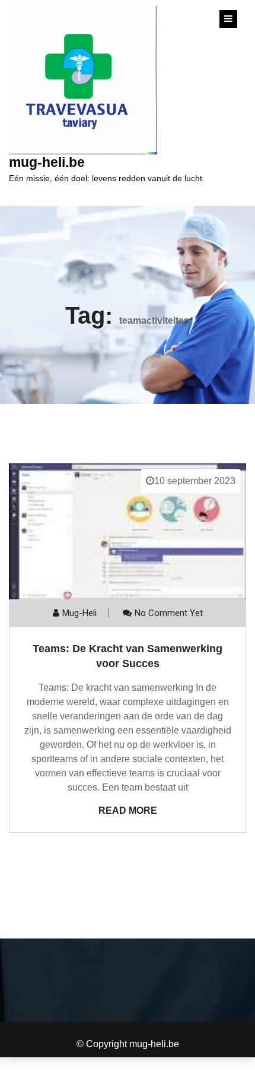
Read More (127, 810)
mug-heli (79, 613)
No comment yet (169, 613)
